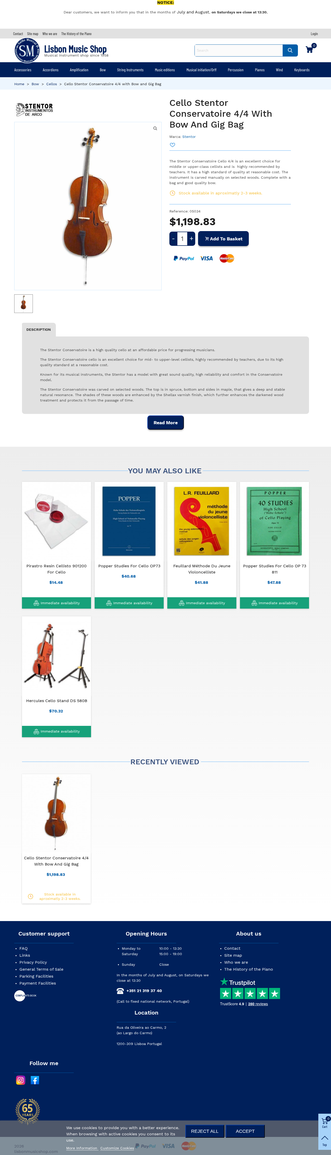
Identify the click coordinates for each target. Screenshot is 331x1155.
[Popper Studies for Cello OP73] (129, 521)
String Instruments (130, 69)
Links (24, 955)
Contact (232, 948)
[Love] (172, 145)
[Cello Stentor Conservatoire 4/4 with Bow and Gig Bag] (56, 813)
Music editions (165, 69)
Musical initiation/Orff (201, 69)
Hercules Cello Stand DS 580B (56, 700)
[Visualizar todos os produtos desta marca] (34, 109)
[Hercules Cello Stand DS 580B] (56, 655)
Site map (233, 955)
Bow (103, 69)
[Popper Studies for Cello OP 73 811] (274, 521)
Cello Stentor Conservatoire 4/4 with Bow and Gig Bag (56, 861)
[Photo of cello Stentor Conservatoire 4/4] (155, 128)
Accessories (22, 69)
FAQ (23, 948)
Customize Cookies (117, 1148)
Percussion (236, 69)
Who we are (236, 962)
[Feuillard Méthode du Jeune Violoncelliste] (201, 521)
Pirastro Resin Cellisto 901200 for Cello (56, 569)
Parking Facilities (36, 976)
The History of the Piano (248, 969)
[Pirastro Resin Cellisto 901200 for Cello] (56, 521)
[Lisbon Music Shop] (27, 50)
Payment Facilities (37, 983)
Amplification (79, 69)
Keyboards (302, 69)
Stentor (189, 137)
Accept (245, 1131)
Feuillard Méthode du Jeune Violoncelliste (201, 569)
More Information (82, 1148)
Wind (279, 69)
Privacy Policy (33, 962)
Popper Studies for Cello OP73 (129, 565)
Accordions (50, 69)
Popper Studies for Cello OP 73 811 (274, 569)
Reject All (205, 1131)
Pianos (260, 69)
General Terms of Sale (41, 969)
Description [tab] (38, 329)
